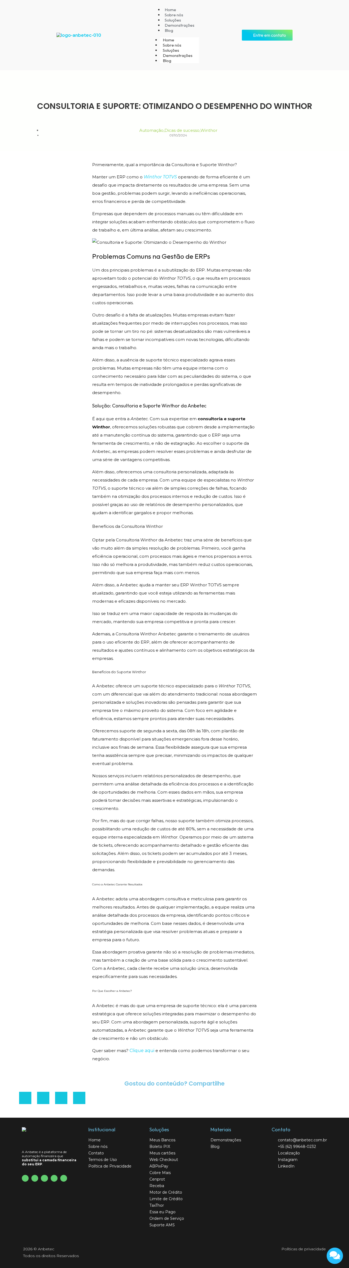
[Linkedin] (54, 1178)
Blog (169, 30)
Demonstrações (179, 25)
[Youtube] (34, 1178)
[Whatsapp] (63, 1178)
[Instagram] (44, 1178)
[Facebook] (25, 1178)
